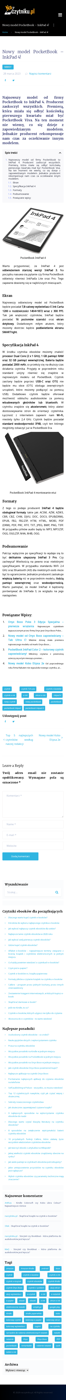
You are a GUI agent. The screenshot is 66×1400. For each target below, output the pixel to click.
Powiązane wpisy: (22, 198)
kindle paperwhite (33, 1313)
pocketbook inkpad (12, 708)
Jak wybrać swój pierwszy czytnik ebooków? (29, 939)
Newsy (8, 67)
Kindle (9, 1313)
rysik (58, 1345)
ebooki (33, 1300)
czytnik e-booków (53, 688)
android (44, 1268)
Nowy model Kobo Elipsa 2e (26, 663)
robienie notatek (43, 1345)
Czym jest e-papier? (18, 968)
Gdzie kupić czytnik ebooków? (23, 945)
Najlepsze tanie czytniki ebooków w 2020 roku (30, 934)
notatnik (9, 1339)
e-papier (10, 1300)
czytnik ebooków (34, 1281)
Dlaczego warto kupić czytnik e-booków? (28, 917)
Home (5, 32)
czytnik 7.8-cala (28, 688)
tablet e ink (11, 1352)
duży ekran (55, 1287)
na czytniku (55, 1326)
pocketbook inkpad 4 (34, 708)
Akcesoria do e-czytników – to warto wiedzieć (30, 1018)
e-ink (25, 695)
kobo (58, 1313)
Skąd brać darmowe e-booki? (22, 1002)
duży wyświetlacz (13, 1294)
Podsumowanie (21, 194)
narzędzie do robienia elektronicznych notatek (26, 1332)
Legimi (38, 1326)
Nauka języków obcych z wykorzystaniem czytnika (32, 1040)
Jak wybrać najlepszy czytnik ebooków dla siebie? (32, 928)
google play (55, 1307)
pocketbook (56, 701)
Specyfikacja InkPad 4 (24, 186)
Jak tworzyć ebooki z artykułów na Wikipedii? (29, 1147)
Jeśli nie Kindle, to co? (18, 1007)
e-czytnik (31, 1294)
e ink (43, 1300)
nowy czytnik (9, 701)
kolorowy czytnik (13, 1320)
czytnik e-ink (9, 695)
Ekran (16, 182)
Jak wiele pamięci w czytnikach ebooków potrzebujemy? (35, 1162)
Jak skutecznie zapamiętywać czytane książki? (30, 1107)
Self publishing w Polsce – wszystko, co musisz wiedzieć (35, 1087)
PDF (58, 1339)
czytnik (7, 688)
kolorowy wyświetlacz (15, 1326)
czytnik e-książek (13, 1281)
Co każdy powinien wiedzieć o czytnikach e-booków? (33, 962)
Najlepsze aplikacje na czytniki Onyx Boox (28, 1073)
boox (58, 1268)
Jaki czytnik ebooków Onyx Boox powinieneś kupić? (33, 1067)
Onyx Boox (42, 1339)
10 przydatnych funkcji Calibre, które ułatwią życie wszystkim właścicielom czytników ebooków (36, 1141)
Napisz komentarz (40, 73)
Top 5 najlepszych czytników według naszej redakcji (19, 740)
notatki (57, 1332)
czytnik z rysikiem (36, 1287)
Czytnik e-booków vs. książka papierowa (27, 973)
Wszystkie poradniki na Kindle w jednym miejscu (31, 1051)
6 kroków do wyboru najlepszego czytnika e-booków (33, 922)
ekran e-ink (40, 695)
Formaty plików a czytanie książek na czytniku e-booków (35, 979)
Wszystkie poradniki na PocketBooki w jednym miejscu (34, 1056)
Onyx (25, 1339)
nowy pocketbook (33, 701)
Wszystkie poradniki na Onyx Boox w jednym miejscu (33, 1062)
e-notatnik (55, 1294)
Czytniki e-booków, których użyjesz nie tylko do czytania (35, 1013)
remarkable (26, 1345)
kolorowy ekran (53, 1320)
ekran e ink (55, 1300)
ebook (21, 1300)
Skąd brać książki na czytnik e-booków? (38, 1216)
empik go (37, 1307)
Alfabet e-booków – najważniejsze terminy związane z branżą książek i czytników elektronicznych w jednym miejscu (36, 953)
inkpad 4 (57, 695)
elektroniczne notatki (15, 1307)
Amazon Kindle (27, 1268)
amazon (9, 1268)
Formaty (17, 190)
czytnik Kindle (54, 1281)
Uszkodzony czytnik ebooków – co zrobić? (28, 1034)
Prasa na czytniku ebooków (21, 1045)
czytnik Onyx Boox (14, 1287)
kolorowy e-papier (33, 1320)
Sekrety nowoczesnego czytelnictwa (26, 1102)
